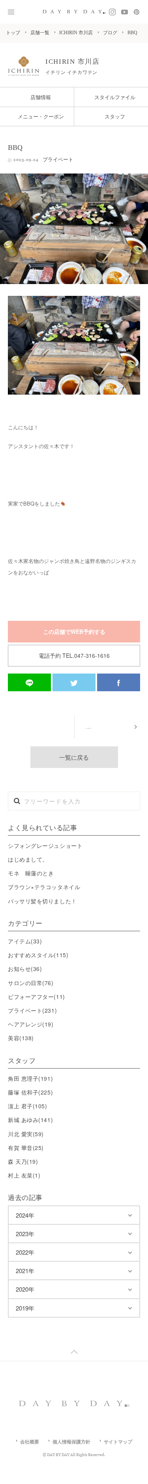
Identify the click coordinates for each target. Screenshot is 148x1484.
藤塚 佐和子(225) (30, 1092)
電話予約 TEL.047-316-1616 (74, 655)
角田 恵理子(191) (30, 1078)
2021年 (25, 1270)
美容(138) (21, 1038)
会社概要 (29, 1441)
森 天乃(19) (23, 1161)
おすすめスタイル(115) (38, 955)
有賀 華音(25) (26, 1148)
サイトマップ (118, 1441)
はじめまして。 (28, 859)
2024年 (25, 1215)
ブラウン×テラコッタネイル (44, 887)
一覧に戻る (74, 757)
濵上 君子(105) (27, 1106)
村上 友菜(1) (24, 1175)
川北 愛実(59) (26, 1134)
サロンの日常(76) (31, 983)
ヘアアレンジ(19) (31, 1024)
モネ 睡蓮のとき (31, 873)
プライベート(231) (32, 1010)
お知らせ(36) (25, 969)
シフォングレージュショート (45, 845)
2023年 (25, 1233)
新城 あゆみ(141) (30, 1120)
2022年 (25, 1252)
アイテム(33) (25, 941)
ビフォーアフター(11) (36, 996)
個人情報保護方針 (71, 1441)
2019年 (25, 1308)
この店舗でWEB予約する (74, 631)
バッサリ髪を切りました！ (42, 901)
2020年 (25, 1289)
